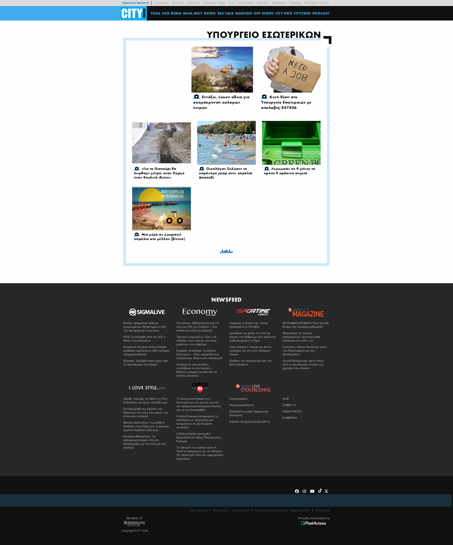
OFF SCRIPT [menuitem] (264, 13)
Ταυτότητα (220, 510)
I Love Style (245, 3)
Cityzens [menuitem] (302, 13)
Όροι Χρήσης (198, 510)
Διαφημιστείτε (301, 510)
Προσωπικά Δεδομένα (270, 510)
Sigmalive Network (135, 3)
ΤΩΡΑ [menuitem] (155, 13)
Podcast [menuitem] (320, 13)
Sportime (193, 3)
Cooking (295, 3)
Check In (263, 3)
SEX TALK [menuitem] (225, 13)
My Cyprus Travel (317, 3)
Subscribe (322, 510)
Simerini (178, 3)
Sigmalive (162, 3)
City (231, 3)
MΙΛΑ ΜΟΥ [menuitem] (192, 13)
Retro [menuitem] (210, 13)
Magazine (279, 3)
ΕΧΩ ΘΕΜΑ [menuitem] (172, 13)
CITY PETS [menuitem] (283, 13)
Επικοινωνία (241, 510)
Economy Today (214, 3)
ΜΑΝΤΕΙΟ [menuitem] (243, 13)
